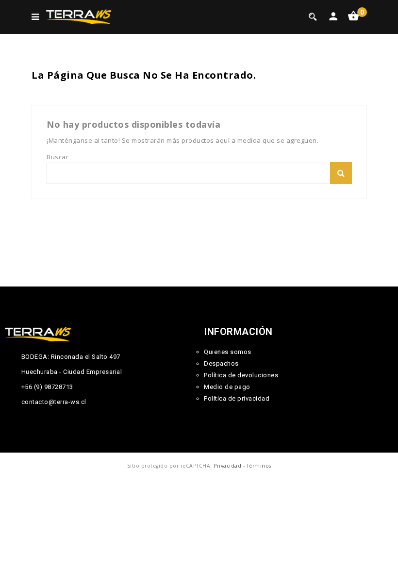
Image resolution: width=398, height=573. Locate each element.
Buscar (341, 173)
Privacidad (227, 465)
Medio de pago (227, 386)
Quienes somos (227, 351)
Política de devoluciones (241, 375)
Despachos (221, 363)
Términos (259, 465)
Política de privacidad (236, 398)
